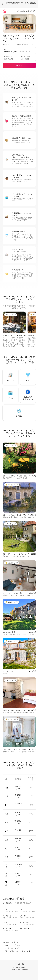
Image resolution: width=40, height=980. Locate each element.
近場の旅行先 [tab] (7, 903)
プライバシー (15, 970)
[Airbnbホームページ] (4, 11)
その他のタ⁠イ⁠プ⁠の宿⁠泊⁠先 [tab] (23, 903)
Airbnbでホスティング (26, 11)
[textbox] (10, 59)
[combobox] (19, 51)
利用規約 (25, 970)
